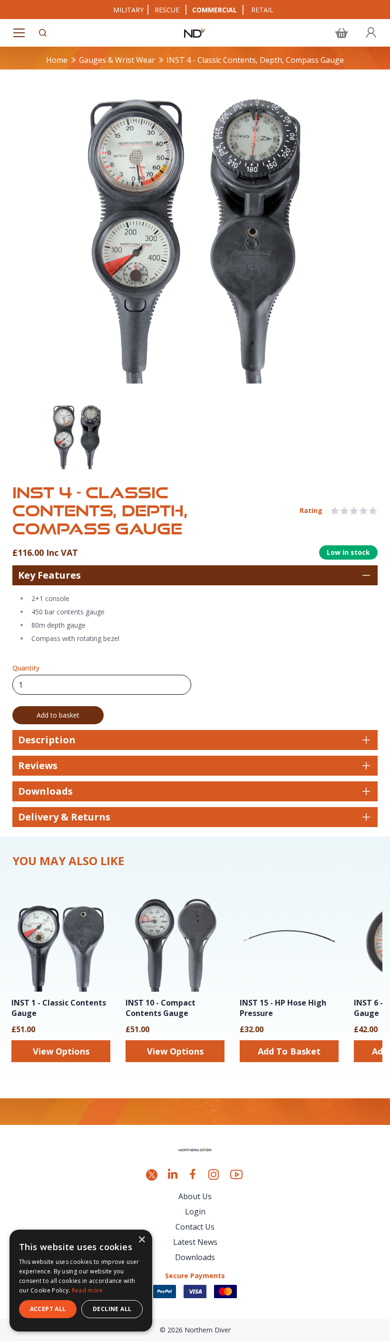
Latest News (195, 1242)
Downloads (195, 1257)
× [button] (141, 1239)
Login (195, 1211)
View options (61, 1051)
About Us (195, 1196)
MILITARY (128, 9)
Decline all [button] (112, 1309)
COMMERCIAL (214, 9)
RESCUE (167, 9)
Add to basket (58, 715)
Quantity (25, 667)
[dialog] (81, 1280)
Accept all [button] (48, 1309)
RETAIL (262, 9)
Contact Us (195, 1227)
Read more (87, 1290)
